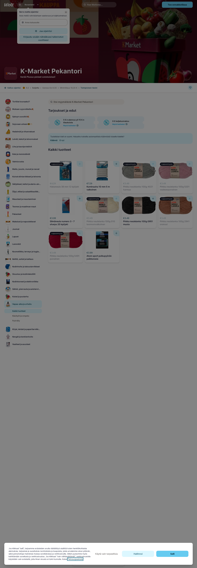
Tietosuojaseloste (75, 559)
